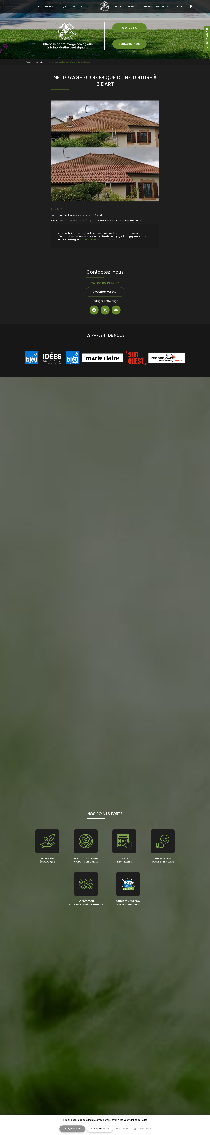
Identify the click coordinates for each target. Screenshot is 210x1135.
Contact (178, 6)
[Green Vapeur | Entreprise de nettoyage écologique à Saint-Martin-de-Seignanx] (105, 6)
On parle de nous (123, 6)
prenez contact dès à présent (99, 239)
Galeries (161, 6)
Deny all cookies (100, 1128)
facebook (191, 6)
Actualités (40, 62)
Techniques (145, 6)
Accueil (29, 62)
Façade (64, 6)
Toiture (36, 6)
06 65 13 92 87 (129, 27)
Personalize (124, 1128)
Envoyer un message (105, 292)
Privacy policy (143, 1128)
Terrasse (50, 6)
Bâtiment (78, 6)
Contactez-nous (129, 44)
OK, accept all (73, 1128)
